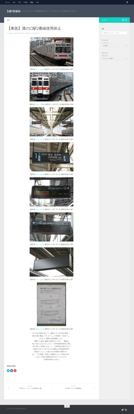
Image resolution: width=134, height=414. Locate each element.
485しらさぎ (39, 69)
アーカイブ (105, 43)
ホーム (7, 2)
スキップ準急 (40, 104)
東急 (31, 2)
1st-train (14, 11)
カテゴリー (105, 56)
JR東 (13, 2)
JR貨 (37, 2)
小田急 (25, 2)
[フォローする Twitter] (123, 20)
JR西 (19, 2)
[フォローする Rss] (126, 20)
